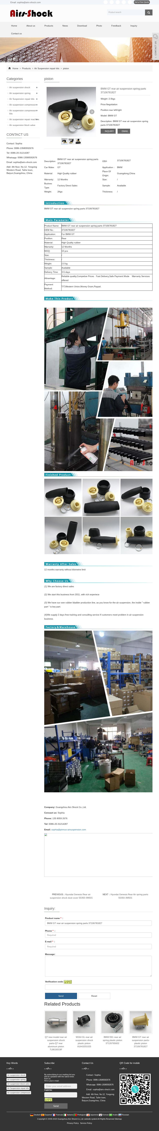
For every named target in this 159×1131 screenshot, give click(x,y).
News (65, 25)
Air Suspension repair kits (47, 68)
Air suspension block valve (22, 125)
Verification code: (54, 981)
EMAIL (124, 131)
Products (48, 25)
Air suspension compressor (22, 104)
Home (14, 25)
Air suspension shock (19, 87)
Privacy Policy (73, 1123)
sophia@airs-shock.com (25, 162)
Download (82, 25)
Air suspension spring (19, 93)
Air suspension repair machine (24, 119)
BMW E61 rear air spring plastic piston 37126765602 (112, 1040)
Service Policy (86, 1123)
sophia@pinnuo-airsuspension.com (68, 829)
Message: (50, 954)
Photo (99, 25)
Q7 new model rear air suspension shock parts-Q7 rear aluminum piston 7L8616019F (56, 1043)
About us (30, 25)
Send (61, 996)
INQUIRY (109, 131)
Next (91, 111)
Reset (94, 996)
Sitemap (118, 1119)
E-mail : (50, 941)
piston (65, 68)
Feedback (116, 25)
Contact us (16, 33)
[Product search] (148, 12)
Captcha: (48, 1090)
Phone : (50, 931)
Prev (50, 111)
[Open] (155, 47)
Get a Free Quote (142, 2)
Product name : (54, 918)
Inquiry (133, 25)
